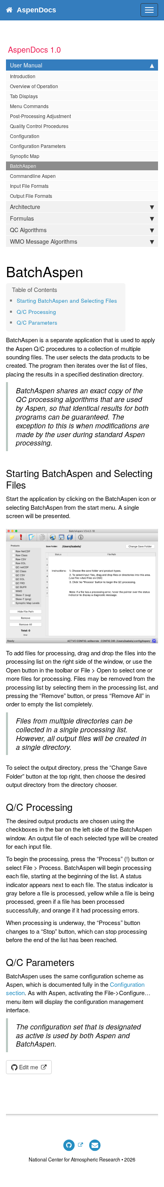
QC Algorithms (28, 230)
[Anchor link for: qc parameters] (59, 322)
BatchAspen (23, 165)
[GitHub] (72, 1144)
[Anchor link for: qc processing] (58, 311)
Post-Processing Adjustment (40, 115)
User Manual (26, 65)
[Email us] (95, 1144)
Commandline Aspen (33, 175)
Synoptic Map (24, 155)
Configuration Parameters (38, 145)
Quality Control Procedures (39, 125)
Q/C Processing (36, 311)
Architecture (25, 207)
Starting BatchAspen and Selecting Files (67, 300)
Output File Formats (31, 195)
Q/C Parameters (37, 322)
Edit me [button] (29, 1067)
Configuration (24, 135)
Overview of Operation (34, 86)
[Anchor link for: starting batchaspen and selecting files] (119, 300)
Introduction (22, 76)
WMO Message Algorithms (43, 241)
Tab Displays (24, 96)
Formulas (22, 218)
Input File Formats (29, 185)
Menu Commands (29, 106)
